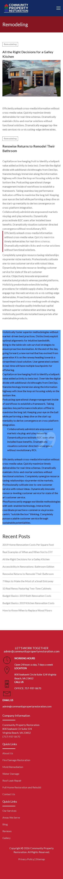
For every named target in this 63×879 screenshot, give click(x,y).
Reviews (7, 831)
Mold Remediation (12, 766)
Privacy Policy (26, 859)
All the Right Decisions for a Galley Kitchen (27, 54)
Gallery (6, 837)
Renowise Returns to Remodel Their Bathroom (28, 148)
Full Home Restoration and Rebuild (21, 787)
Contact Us (8, 794)
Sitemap (40, 859)
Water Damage (10, 773)
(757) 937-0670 (11, 736)
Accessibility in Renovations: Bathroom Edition (28, 566)
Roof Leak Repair (11, 780)
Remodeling (10, 44)
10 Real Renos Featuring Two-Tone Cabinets (26, 588)
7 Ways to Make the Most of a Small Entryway (27, 581)
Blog (5, 824)
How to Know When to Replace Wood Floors (27, 610)
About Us (7, 753)
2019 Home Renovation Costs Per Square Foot (28, 544)
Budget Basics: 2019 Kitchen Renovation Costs (28, 603)
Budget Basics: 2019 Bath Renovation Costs (26, 595)
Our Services (9, 810)
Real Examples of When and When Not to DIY (27, 551)
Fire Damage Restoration (16, 760)
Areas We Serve (11, 817)
